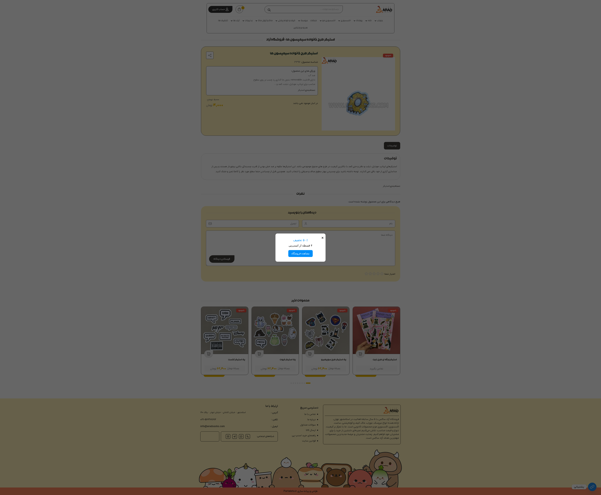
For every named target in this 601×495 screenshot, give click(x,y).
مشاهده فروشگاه (300, 253)
